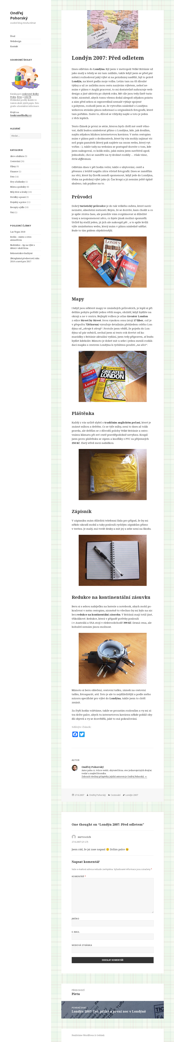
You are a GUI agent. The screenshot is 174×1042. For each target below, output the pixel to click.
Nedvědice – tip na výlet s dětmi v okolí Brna (22, 247)
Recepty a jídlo (17, 207)
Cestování (15, 161)
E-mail (76, 931)
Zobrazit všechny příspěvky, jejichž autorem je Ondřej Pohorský (113, 776)
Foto (12, 176)
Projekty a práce (18, 202)
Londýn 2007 (132, 795)
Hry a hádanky (17, 181)
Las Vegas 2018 (17, 231)
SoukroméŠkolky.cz (21, 115)
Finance (14, 171)
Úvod (12, 36)
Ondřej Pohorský (19, 15)
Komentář (79, 876)
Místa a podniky (18, 186)
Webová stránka (82, 945)
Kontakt (14, 46)
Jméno (75, 918)
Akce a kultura (17, 156)
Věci (12, 212)
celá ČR (27, 97)
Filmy (13, 166)
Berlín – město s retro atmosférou (20, 238)
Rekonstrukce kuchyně (21, 253)
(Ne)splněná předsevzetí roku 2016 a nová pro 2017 (24, 260)
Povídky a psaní (18, 197)
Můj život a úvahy (19, 192)
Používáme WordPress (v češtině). (88, 1035)
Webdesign (15, 41)
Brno (19, 97)
